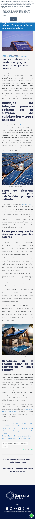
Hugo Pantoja (7, 55)
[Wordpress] (28, 508)
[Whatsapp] (24, 508)
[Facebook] (7, 508)
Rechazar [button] (21, 19)
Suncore (5, 446)
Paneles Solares (6, 56)
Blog (23, 511)
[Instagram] (11, 508)
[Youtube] (15, 508)
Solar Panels (14, 56)
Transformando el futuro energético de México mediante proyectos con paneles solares (17, 431)
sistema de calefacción (20, 443)
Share (27, 449)
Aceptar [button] (13, 19)
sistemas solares (27, 204)
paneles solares (22, 125)
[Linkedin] (19, 508)
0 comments (23, 56)
